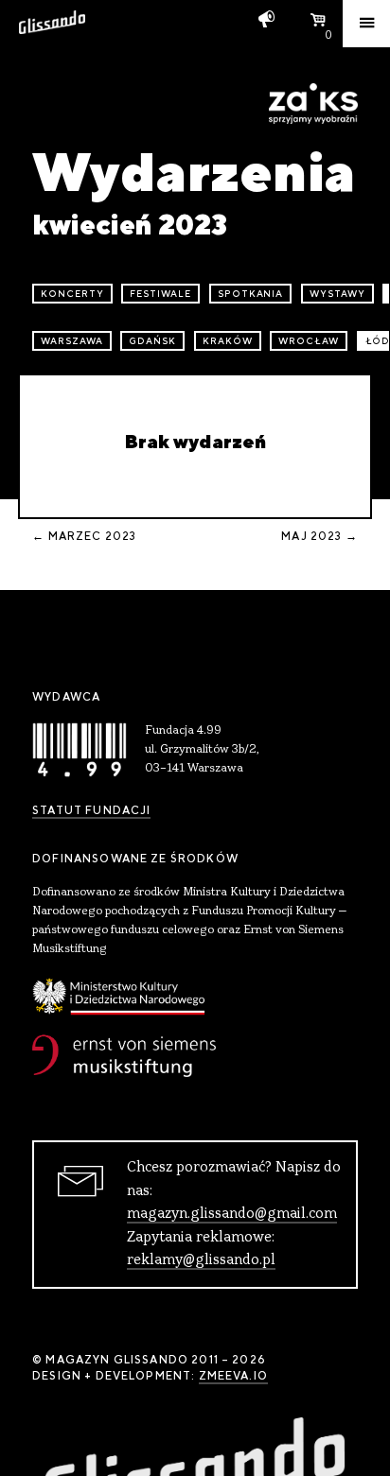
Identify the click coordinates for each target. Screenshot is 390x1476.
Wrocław (308, 341)
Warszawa (72, 341)
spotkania (251, 293)
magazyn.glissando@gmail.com (232, 1214)
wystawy (337, 293)
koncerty (72, 293)
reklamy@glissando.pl (201, 1260)
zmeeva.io (233, 1375)
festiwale (160, 293)
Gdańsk (152, 341)
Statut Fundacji (91, 810)
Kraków (228, 341)
